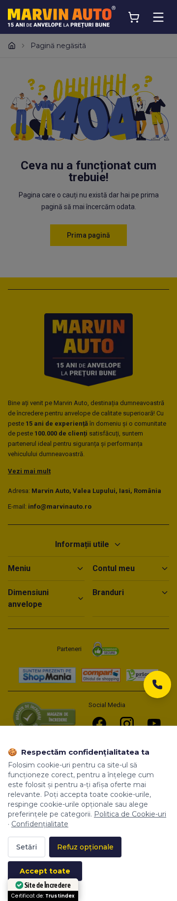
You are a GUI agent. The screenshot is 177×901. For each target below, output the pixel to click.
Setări (26, 847)
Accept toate (45, 871)
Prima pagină (88, 235)
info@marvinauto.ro (59, 506)
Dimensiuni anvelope (28, 598)
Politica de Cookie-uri (130, 814)
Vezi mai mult (29, 471)
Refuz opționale (85, 847)
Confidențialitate (39, 823)
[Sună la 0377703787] (157, 687)
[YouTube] (154, 724)
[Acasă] (12, 46)
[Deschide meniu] (158, 17)
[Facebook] (99, 724)
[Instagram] (127, 724)
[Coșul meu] (134, 17)
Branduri (108, 592)
